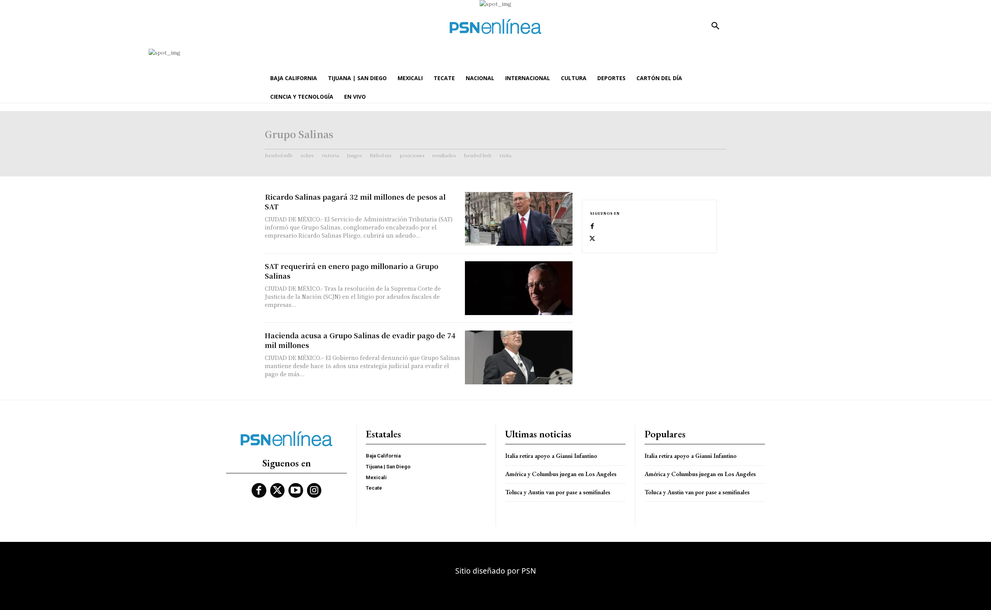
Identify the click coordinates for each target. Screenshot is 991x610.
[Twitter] (592, 239)
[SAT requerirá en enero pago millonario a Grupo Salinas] (519, 288)
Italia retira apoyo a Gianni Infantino (551, 456)
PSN (528, 570)
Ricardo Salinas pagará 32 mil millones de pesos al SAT (355, 201)
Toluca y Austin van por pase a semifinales (557, 492)
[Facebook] (592, 226)
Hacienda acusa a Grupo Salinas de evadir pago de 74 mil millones (360, 340)
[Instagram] (314, 490)
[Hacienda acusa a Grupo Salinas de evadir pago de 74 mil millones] (519, 357)
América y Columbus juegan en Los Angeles (560, 474)
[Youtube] (295, 490)
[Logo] (495, 26)
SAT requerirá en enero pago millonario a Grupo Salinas (351, 271)
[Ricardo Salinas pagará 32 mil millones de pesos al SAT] (519, 219)
